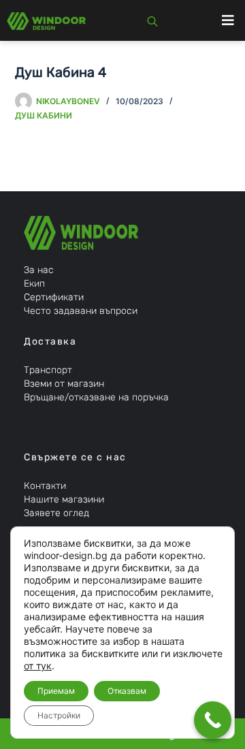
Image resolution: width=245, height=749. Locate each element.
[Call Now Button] (212, 720)
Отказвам (127, 691)
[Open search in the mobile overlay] (152, 20)
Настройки (58, 715)
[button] (228, 20)
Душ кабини (43, 115)
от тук (38, 665)
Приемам (56, 691)
